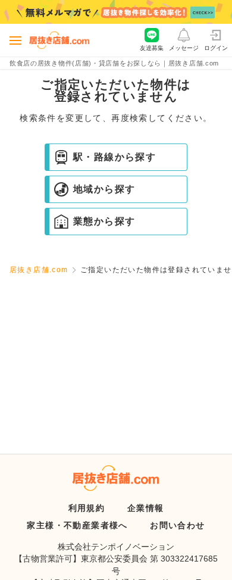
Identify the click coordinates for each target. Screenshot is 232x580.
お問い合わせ (177, 525)
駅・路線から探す (114, 157)
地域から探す (104, 189)
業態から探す (104, 221)
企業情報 (145, 508)
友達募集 (152, 48)
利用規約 (86, 508)
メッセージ (184, 48)
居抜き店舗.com (39, 270)
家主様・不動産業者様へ (77, 525)
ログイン (216, 48)
